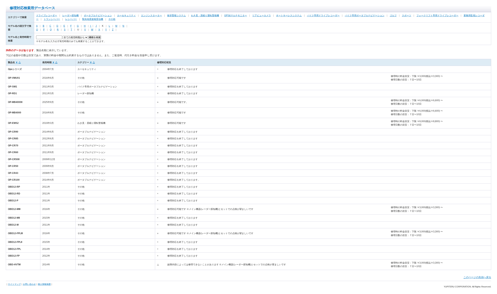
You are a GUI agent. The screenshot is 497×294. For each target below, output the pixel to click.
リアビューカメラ (261, 15)
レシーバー (71, 19)
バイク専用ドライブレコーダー (323, 15)
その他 (111, 19)
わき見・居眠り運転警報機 (205, 15)
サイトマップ (14, 284)
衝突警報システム (176, 15)
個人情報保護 (44, 284)
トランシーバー (52, 19)
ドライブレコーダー (46, 15)
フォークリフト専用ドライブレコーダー (437, 15)
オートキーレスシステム (289, 15)
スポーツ (406, 15)
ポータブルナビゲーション (98, 15)
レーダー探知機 (70, 15)
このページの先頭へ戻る (477, 277)
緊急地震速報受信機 (92, 19)
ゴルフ (393, 15)
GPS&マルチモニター (235, 15)
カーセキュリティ (126, 15)
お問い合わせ (29, 284)
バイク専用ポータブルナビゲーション (364, 15)
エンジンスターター (151, 15)
